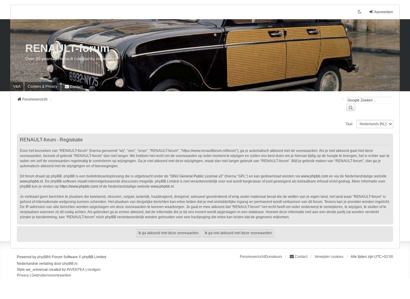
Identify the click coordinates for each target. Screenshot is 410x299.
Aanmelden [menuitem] (383, 12)
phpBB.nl (69, 263)
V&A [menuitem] (16, 86)
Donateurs (273, 257)
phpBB (42, 257)
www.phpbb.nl (31, 181)
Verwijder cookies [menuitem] (329, 257)
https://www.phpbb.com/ (79, 186)
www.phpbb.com (314, 176)
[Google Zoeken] (350, 107)
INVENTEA (76, 269)
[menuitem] (42, 86)
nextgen (94, 269)
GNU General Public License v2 (196, 176)
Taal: (349, 124)
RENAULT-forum (67, 48)
